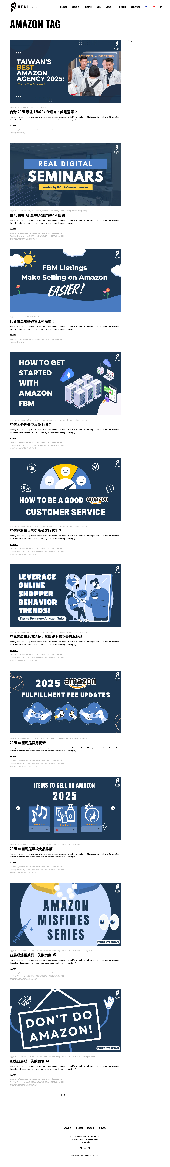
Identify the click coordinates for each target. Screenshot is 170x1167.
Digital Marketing (19, 133)
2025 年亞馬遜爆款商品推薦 (31, 848)
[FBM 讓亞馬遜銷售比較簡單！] (65, 280)
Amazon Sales (51, 130)
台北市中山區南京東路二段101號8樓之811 (85, 1136)
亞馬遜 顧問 (60, 236)
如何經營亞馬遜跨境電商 (18, 239)
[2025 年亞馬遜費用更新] (65, 702)
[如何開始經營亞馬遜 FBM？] (65, 383)
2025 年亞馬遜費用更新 (28, 742)
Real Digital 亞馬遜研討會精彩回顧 (37, 215)
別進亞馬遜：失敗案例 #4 (29, 1060)
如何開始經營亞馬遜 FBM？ (30, 424)
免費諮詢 (102, 1128)
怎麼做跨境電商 (32, 239)
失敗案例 (92, 951)
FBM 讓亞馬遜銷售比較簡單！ (32, 321)
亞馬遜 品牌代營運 (40, 236)
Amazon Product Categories (35, 130)
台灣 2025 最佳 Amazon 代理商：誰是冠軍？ (43, 111)
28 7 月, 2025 (30, 211)
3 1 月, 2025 (30, 317)
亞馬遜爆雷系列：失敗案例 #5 (33, 954)
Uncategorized (41, 107)
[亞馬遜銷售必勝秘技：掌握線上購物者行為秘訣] (65, 595)
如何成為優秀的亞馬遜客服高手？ (36, 530)
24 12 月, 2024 (30, 844)
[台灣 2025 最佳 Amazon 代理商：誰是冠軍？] (65, 71)
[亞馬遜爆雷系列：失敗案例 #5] (65, 914)
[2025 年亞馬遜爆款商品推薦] (65, 808)
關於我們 (79, 1128)
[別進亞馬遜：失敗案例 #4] (65, 1020)
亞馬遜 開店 (51, 236)
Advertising (14, 130)
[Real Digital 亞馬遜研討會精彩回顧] (65, 174)
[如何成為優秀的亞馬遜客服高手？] (65, 489)
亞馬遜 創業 (30, 236)
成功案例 (67, 1128)
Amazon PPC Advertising (50, 211)
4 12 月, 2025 (30, 107)
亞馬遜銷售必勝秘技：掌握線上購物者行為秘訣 (46, 636)
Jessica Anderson (18, 107)
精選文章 (90, 1128)
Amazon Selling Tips (67, 211)
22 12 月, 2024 (30, 951)
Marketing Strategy (81, 211)
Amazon (22, 130)
